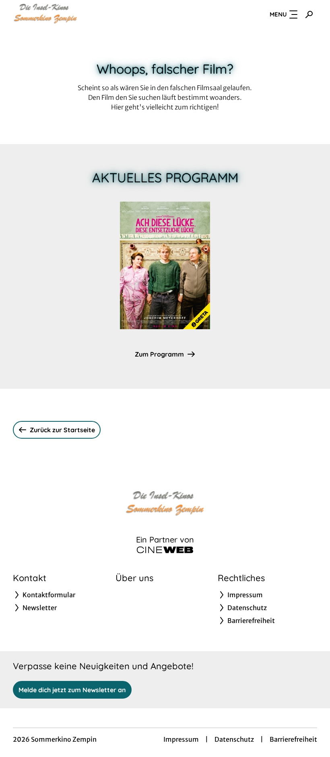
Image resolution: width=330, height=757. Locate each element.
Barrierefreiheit (293, 739)
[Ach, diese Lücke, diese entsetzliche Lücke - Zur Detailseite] (165, 265)
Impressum (181, 739)
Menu (278, 14)
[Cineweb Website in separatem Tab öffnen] (165, 549)
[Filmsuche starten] (309, 14)
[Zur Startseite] (69, 14)
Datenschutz (234, 739)
